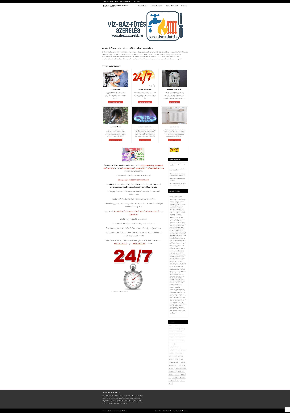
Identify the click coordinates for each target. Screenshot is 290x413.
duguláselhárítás (147, 165)
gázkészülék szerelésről (149, 211)
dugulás (171, 338)
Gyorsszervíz (137, 1)
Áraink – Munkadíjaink (177, 410)
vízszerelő (182, 377)
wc (177, 380)
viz (169, 377)
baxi (181, 326)
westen (182, 380)
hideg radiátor (172, 356)
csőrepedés (159, 165)
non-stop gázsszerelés (181, 368)
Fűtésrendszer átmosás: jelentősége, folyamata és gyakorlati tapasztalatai (177, 174)
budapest (177, 329)
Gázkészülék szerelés (173, 350)
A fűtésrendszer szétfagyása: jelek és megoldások (177, 179)
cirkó (182, 329)
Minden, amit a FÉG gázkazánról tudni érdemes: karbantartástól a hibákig (178, 184)
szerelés (171, 374)
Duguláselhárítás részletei (115, 140)
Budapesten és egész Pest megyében (133, 180)
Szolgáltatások (158, 410)
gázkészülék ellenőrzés (174, 347)
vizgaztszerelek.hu (125, 397)
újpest (170, 383)
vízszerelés (175, 377)
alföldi (170, 326)
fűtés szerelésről (132, 211)
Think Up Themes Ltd (112, 410)
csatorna (171, 335)
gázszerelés (140, 168)
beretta (170, 329)
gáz (176, 344)
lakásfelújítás (182, 365)
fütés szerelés (172, 341)
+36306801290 (139, 243)
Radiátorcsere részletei (174, 140)
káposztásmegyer (172, 365)
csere (177, 335)
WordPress (124, 410)
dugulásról (133, 214)
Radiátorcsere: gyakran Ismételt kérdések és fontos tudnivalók (178, 169)
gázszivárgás (179, 353)
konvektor (183, 362)
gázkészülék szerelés (156, 168)
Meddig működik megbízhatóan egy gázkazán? (177, 164)
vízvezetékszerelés (128, 168)
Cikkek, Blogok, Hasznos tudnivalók (110, 1)
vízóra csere (172, 380)
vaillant (183, 374)
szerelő (177, 374)
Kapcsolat (185, 410)
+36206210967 (120, 243)
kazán (181, 359)
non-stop (171, 368)
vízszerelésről (118, 211)
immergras (180, 356)
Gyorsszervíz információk (144, 102)
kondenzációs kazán (173, 362)
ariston (176, 326)
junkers (170, 359)
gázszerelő (171, 353)
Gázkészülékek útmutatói (125, 1)
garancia (171, 344)
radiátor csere (172, 371)
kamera (176, 359)
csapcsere (171, 332)
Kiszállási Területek (167, 410)
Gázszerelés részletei (144, 140)
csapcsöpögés (179, 332)
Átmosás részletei (174, 102)
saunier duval (181, 371)
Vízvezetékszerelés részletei (115, 102)
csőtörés (183, 335)
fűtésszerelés (108, 168)
